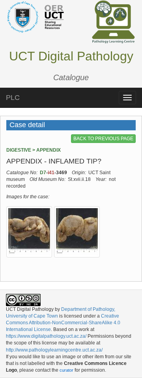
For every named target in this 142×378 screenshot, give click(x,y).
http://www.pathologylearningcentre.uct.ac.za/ (54, 350)
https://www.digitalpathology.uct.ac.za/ (46, 336)
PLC (13, 98)
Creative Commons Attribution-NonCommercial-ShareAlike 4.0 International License (63, 322)
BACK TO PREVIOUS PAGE (103, 138)
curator (66, 370)
